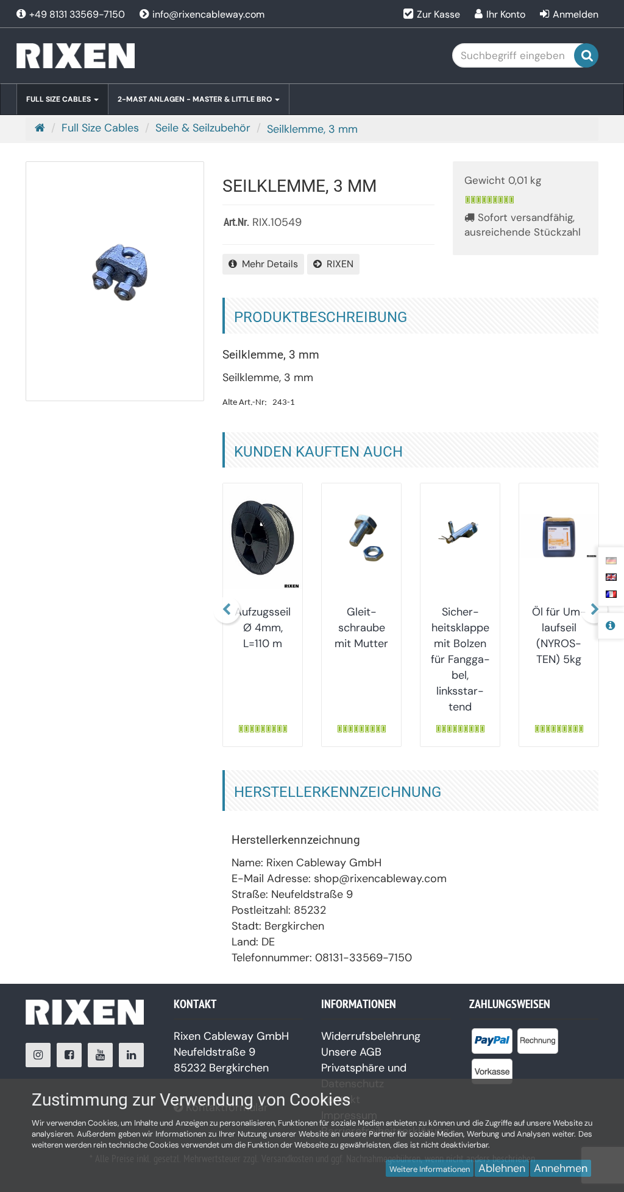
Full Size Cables (59, 99)
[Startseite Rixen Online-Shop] (107, 55)
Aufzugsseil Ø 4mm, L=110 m (263, 628)
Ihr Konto (505, 14)
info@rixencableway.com (207, 14)
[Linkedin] (131, 1055)
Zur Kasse (438, 14)
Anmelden (575, 14)
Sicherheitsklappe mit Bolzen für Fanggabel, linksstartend (460, 659)
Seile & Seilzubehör (202, 128)
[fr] (611, 593)
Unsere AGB (351, 1052)
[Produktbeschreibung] (611, 625)
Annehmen (560, 1168)
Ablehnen (501, 1168)
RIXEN (337, 264)
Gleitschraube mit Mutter (361, 628)
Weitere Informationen (429, 1169)
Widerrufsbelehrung (370, 1036)
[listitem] (492, 1043)
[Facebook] (69, 1055)
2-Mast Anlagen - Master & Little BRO (196, 99)
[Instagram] (38, 1055)
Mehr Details (267, 264)
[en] (611, 576)
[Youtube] (100, 1055)
